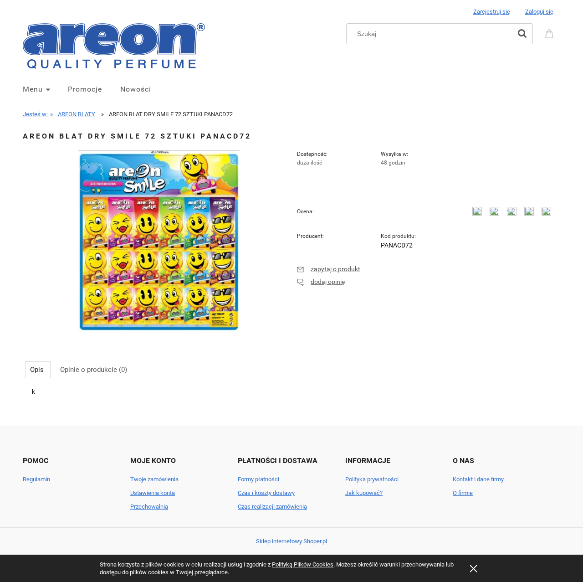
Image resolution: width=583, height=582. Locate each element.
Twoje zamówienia (154, 479)
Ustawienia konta (152, 492)
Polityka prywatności (372, 479)
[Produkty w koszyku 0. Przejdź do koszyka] (551, 32)
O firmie (463, 492)
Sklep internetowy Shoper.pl (291, 541)
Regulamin (36, 479)
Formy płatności (258, 479)
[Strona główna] (114, 44)
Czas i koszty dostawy (266, 492)
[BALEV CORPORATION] (329, 245)
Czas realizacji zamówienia (272, 506)
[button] (328, 269)
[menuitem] (45, 89)
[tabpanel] (291, 399)
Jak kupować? (364, 492)
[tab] (38, 369)
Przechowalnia (149, 506)
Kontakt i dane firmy (478, 479)
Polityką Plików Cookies (302, 564)
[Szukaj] (521, 33)
